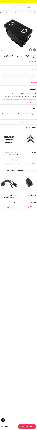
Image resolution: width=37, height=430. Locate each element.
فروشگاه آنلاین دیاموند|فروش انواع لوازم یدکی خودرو (24, 12)
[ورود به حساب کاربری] (7, 6)
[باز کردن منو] (34, 6)
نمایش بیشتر (33, 82)
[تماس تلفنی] (3, 420)
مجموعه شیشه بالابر (24, 122)
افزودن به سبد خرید (27, 426)
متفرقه (31, 61)
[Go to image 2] (1, 50)
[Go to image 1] (3, 50)
